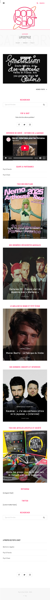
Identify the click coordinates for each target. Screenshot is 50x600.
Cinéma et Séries (25, 348)
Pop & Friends (7, 169)
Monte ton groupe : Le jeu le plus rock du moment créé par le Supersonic (25, 473)
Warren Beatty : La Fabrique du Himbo (25, 352)
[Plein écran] (44, 158)
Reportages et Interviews (25, 406)
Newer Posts (40, 89)
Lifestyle (25, 43)
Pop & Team (6, 175)
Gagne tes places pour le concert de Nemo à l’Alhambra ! (25, 230)
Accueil (18, 43)
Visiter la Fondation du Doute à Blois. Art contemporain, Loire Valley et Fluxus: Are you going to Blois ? (25, 69)
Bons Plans (25, 58)
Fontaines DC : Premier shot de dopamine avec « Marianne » (25, 291)
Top (26, 596)
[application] (25, 148)
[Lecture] (6, 158)
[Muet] (40, 158)
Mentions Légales (8, 547)
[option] (25, 213)
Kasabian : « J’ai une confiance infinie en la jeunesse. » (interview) (25, 412)
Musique (25, 285)
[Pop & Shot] (25, 17)
